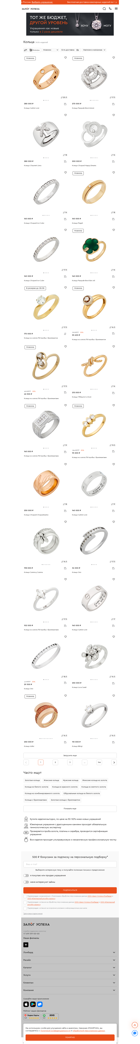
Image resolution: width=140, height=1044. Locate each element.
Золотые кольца (32, 780)
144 (99, 762)
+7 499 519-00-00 (31, 934)
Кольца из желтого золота (93, 787)
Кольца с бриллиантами (36, 800)
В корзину (65, 104)
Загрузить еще (70, 755)
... (84, 762)
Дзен (25, 944)
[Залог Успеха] (31, 9)
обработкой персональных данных (89, 1031)
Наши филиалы (31, 938)
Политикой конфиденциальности (55, 1031)
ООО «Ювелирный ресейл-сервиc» (41, 898)
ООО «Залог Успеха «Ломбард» (100, 896)
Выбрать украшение (105, 2)
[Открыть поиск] (104, 8)
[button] (70, 50)
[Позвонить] (110, 8)
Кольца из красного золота (64, 787)
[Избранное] (65, 57)
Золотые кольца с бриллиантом (65, 800)
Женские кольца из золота (94, 780)
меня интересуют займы (42, 882)
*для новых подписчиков (33, 913)
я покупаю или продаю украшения (48, 875)
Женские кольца (51, 780)
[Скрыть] (116, 2)
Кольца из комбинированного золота (42, 793)
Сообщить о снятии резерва (64, 333)
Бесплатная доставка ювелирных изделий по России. (66, 2)
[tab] (43, 100)
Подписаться (70, 890)
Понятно (70, 1037)
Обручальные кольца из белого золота (82, 793)
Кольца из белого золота (36, 787)
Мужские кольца (70, 780)
